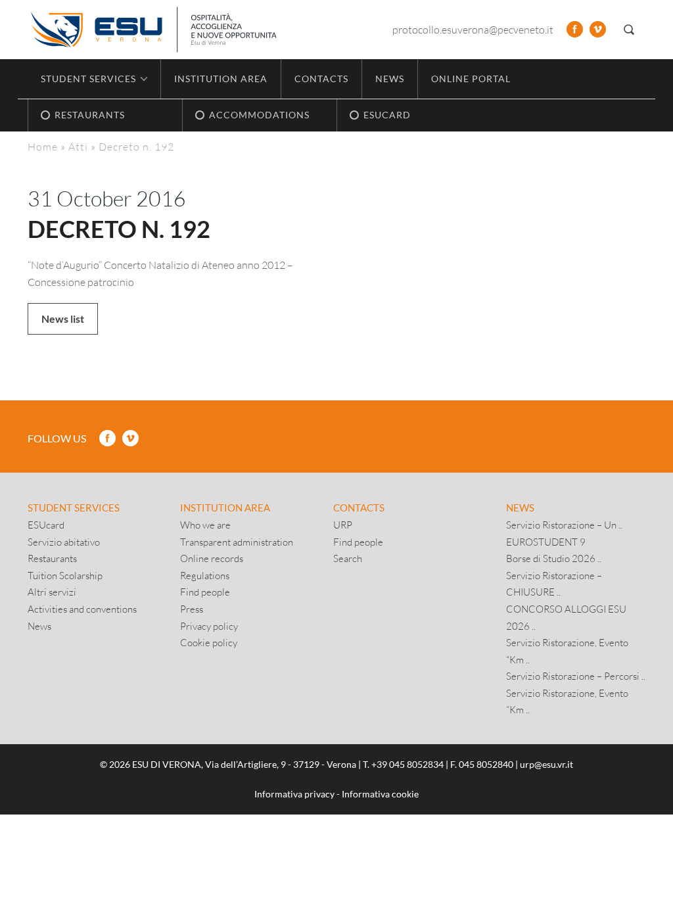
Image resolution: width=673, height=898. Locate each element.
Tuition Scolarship (65, 575)
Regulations (204, 575)
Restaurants (52, 558)
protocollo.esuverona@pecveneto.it (472, 29)
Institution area (220, 78)
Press (191, 609)
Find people (205, 592)
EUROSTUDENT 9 (546, 542)
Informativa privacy (294, 793)
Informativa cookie (380, 793)
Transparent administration (236, 542)
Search (347, 558)
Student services (74, 507)
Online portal (471, 78)
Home (43, 146)
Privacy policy (209, 626)
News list (62, 318)
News (389, 78)
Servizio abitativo (64, 542)
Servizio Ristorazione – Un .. (564, 525)
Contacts (321, 78)
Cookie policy (208, 642)
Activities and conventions (82, 609)
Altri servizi (52, 592)
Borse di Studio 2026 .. (553, 558)
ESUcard (46, 525)
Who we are (205, 525)
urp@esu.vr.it (546, 764)
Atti (78, 146)
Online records (211, 558)
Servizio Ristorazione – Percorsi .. (575, 676)
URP (342, 525)
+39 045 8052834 (407, 764)
